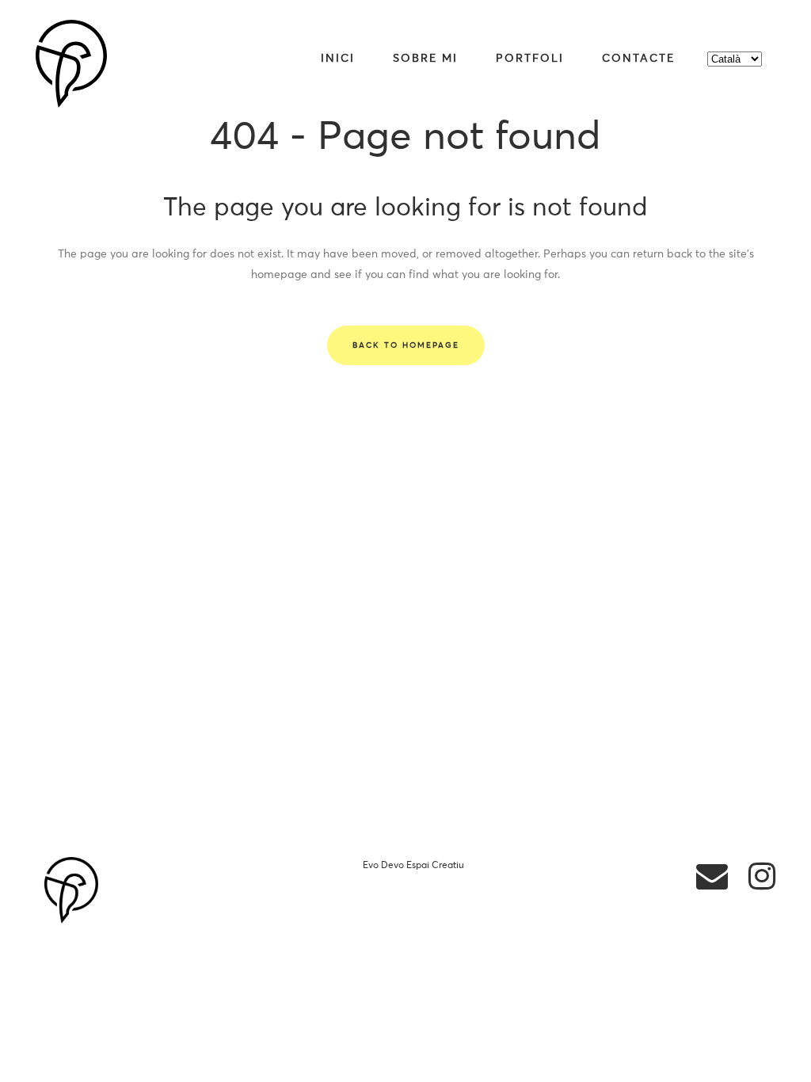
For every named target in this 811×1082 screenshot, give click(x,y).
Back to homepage (405, 345)
